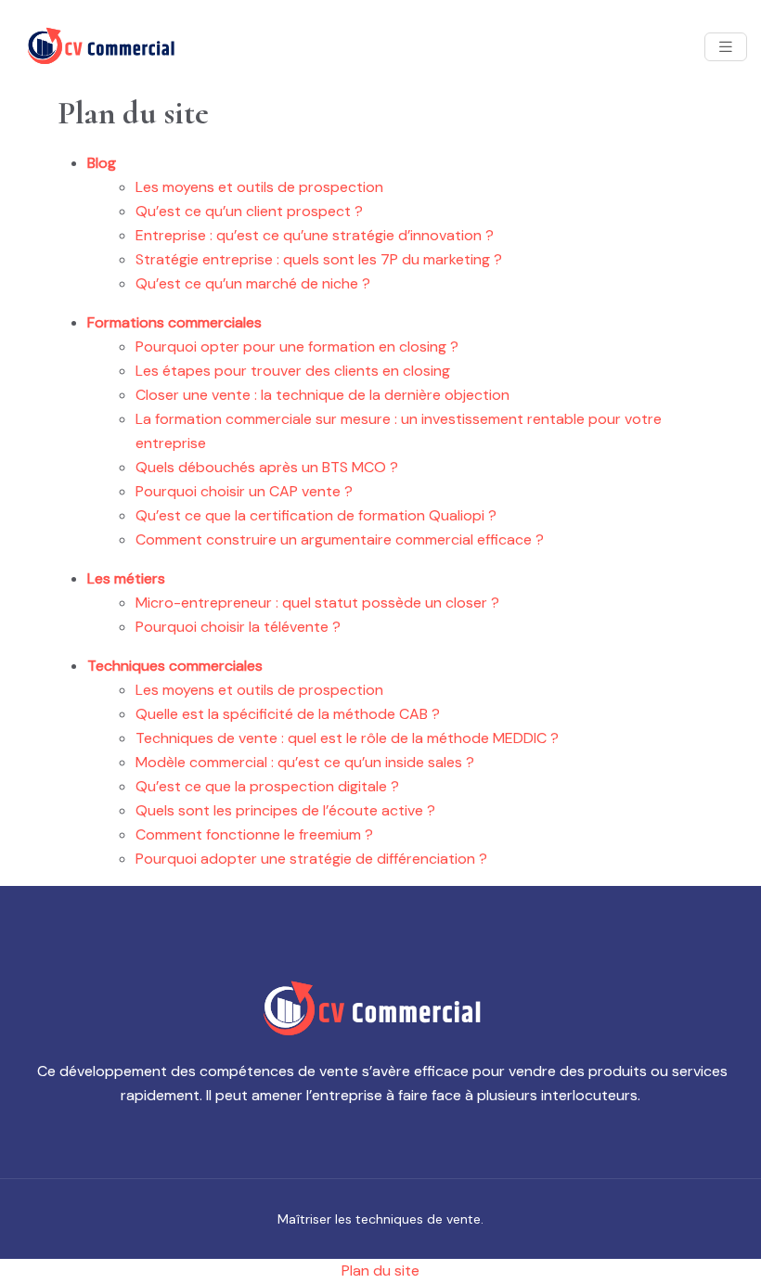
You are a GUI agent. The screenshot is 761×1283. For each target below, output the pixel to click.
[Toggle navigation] (725, 46)
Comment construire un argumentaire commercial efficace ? (339, 539)
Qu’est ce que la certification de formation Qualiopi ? (316, 515)
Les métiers (126, 578)
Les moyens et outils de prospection (259, 187)
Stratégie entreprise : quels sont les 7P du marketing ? (318, 259)
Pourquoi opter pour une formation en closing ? (296, 346)
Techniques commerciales (175, 665)
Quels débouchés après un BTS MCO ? (266, 467)
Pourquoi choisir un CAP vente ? (244, 491)
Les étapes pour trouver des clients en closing (292, 370)
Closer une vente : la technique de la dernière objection (322, 394)
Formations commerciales (174, 322)
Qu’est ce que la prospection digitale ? (267, 786)
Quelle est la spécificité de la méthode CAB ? (287, 714)
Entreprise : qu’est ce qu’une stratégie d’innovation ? (314, 235)
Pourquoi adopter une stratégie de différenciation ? (311, 858)
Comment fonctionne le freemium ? (254, 834)
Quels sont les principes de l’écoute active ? (285, 810)
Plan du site (380, 1270)
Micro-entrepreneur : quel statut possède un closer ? (317, 602)
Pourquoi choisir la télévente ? (238, 626)
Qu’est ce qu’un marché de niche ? (252, 283)
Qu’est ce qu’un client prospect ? (249, 211)
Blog (101, 163)
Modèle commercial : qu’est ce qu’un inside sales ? (304, 762)
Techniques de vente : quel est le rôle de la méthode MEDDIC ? (347, 738)
